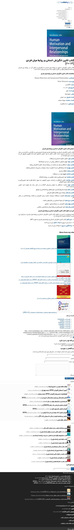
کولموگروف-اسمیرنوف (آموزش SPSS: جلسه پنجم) (56, 478)
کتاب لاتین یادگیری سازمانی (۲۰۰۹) (47, 298)
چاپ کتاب (71, 520)
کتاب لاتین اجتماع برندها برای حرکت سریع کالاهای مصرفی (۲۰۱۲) (39, 248)
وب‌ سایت (71, 362)
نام (73, 355)
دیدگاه (72, 375)
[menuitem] (35, 7)
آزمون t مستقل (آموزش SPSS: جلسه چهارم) (57, 479)
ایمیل (72, 358)
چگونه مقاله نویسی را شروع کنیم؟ (61, 476)
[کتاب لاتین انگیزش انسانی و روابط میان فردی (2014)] (60, 56)
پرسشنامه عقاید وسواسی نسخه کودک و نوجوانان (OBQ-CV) (40, 312)
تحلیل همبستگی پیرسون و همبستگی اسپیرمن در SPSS (51, 481)
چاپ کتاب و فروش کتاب (67, 517)
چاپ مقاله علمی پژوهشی (67, 523)
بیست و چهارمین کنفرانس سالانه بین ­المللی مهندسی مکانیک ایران (39, 262)
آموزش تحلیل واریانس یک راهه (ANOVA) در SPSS (52, 483)
